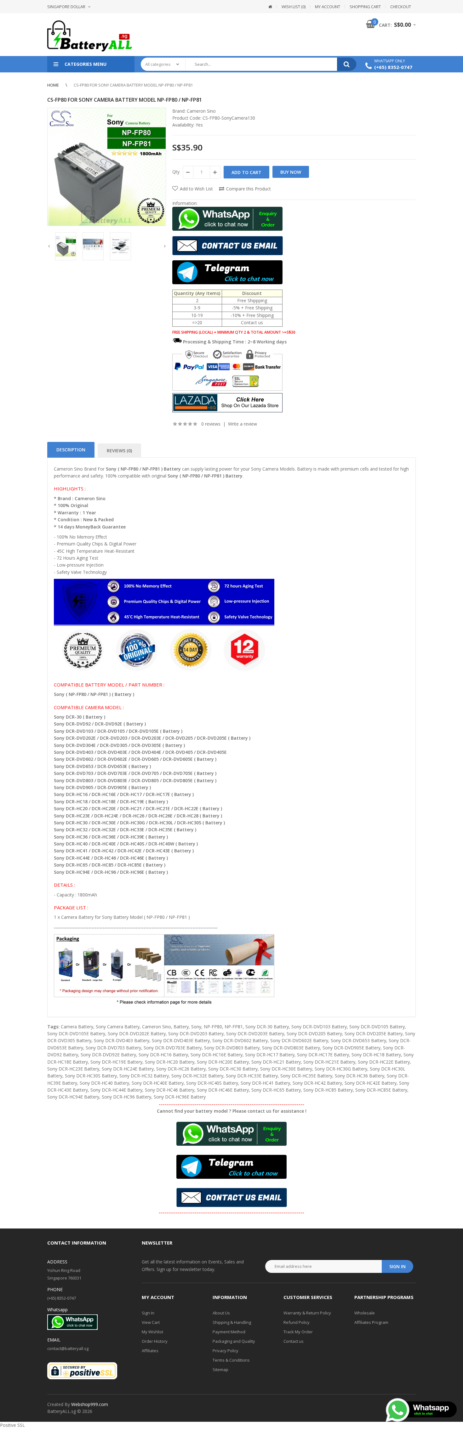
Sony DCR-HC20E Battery (223, 1062)
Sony (196, 1027)
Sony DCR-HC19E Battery (116, 1062)
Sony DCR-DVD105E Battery (76, 1033)
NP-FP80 (213, 1027)
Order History (155, 1341)
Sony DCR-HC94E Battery (73, 1097)
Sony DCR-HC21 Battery (276, 1062)
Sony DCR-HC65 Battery (276, 1090)
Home (53, 85)
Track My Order (298, 1332)
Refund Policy (296, 1322)
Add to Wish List (196, 189)
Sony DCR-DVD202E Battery (137, 1033)
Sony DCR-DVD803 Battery (232, 1048)
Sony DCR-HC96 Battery (126, 1097)
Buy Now (290, 172)
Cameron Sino (201, 111)
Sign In (148, 1313)
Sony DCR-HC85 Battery (328, 1090)
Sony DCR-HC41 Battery (265, 1083)
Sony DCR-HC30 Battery (233, 1069)
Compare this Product (248, 189)
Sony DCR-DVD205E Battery (374, 1033)
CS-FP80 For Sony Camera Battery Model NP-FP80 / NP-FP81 (133, 85)
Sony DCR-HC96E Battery (180, 1097)
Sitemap (220, 1369)
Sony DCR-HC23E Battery (73, 1069)
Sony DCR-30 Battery (267, 1027)
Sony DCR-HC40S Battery (212, 1083)
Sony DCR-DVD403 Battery (121, 1040)
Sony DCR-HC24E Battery (128, 1069)
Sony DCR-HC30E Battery (286, 1069)
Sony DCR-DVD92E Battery (108, 1055)
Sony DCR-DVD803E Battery (291, 1048)
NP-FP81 (234, 1027)
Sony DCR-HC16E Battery (217, 1055)
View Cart (151, 1322)
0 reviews (210, 424)
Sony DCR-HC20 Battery (169, 1062)
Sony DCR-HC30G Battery (341, 1069)
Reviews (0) (119, 451)
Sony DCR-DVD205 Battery (314, 1033)
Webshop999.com (89, 1404)
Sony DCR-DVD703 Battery (113, 1048)
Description (70, 450)
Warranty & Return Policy (307, 1313)
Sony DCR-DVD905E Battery (351, 1048)
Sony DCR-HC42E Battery (371, 1083)
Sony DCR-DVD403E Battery (181, 1040)
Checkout (400, 6)
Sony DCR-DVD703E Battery (173, 1048)
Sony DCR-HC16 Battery (163, 1055)
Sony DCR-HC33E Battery (252, 1076)
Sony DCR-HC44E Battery (116, 1090)
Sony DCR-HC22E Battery (384, 1062)
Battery (181, 1027)
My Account (327, 6)
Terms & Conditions (231, 1360)
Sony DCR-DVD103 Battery (319, 1027)
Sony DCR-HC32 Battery (144, 1076)
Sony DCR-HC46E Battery (223, 1090)
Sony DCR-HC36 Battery (359, 1076)
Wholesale (364, 1313)
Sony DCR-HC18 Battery (376, 1055)
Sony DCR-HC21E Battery (329, 1062)
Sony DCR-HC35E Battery (306, 1076)
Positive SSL (12, 1425)
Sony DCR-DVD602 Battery (240, 1040)
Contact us (293, 1341)
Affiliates (150, 1350)
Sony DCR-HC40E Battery (158, 1083)
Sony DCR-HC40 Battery (104, 1083)
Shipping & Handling (232, 1322)
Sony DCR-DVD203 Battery (196, 1033)
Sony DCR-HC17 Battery (269, 1055)
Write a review (242, 424)
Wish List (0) (294, 6)
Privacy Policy (225, 1350)
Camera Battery (77, 1027)
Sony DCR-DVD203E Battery (255, 1033)
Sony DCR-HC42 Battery (317, 1083)
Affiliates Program (371, 1322)
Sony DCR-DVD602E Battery (299, 1040)
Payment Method (229, 1332)
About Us (221, 1313)
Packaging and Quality (234, 1341)
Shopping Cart (365, 6)
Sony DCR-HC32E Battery (197, 1076)
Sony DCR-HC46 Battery (169, 1090)
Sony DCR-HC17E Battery (323, 1055)
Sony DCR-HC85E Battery (381, 1090)
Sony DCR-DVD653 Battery (358, 1040)
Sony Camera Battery (118, 1027)
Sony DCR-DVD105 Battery (377, 1027)
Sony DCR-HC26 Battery (181, 1069)
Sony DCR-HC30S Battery (91, 1076)
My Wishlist (152, 1332)
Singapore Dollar (66, 6)
